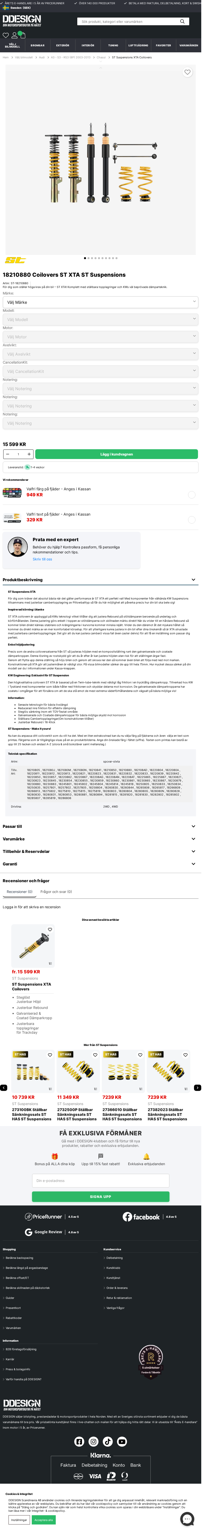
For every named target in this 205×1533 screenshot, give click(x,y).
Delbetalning (114, 1258)
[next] (197, 1088)
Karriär (10, 1359)
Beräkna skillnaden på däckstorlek (28, 1288)
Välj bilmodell (12, 45)
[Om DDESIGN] (151, 1362)
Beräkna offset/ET (17, 1278)
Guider (10, 1298)
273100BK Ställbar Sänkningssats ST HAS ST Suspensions (32, 1115)
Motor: (8, 328)
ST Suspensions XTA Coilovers (132, 57)
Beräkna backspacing (19, 1258)
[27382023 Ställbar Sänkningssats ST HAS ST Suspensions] (168, 1071)
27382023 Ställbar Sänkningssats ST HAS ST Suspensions (167, 1115)
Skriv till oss (42, 559)
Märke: (8, 293)
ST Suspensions (25, 978)
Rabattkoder (14, 1318)
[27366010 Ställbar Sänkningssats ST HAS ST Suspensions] (123, 1071)
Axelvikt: (10, 345)
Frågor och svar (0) (56, 891)
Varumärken (189, 45)
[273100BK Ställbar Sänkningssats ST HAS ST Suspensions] (33, 1071)
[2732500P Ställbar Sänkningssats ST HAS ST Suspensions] (78, 1071)
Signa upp (100, 1196)
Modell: (8, 310)
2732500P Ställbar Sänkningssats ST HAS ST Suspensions (77, 1115)
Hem (6, 57)
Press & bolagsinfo (18, 1369)
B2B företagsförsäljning (21, 1349)
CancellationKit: (15, 362)
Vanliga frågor (115, 1308)
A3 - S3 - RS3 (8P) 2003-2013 (70, 57)
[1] (101, 160)
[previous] (3, 1088)
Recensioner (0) (19, 891)
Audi (42, 57)
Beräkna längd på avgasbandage (27, 1268)
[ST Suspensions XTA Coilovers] (33, 946)
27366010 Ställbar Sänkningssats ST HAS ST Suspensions (122, 1115)
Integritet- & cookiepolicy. (49, 1510)
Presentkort (13, 1308)
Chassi (101, 57)
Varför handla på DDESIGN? (24, 1379)
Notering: (10, 379)
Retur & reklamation (119, 1298)
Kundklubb (113, 1268)
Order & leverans (117, 1288)
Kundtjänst (113, 1278)
